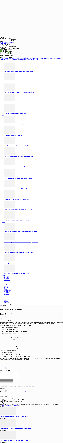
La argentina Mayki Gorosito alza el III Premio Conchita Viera (17, 124)
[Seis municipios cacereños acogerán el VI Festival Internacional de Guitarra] (9, 186)
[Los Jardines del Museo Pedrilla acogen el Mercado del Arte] (9, 143)
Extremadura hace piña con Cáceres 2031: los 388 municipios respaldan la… (20, 82)
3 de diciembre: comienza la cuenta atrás (13, 135)
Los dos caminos (8, 367)
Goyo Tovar (6, 285)
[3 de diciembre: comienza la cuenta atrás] (9, 133)
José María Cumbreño (8, 290)
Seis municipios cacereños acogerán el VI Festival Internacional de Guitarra (20, 188)
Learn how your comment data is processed (23, 391)
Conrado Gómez (6, 281)
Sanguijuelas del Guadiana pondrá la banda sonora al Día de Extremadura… (20, 103)
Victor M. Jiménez (7, 297)
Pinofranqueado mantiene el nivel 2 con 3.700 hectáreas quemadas (18, 71)
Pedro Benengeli (7, 292)
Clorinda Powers (7, 280)
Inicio (1, 305)
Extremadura (4, 62)
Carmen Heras (6, 278)
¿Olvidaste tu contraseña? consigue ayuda (7, 42)
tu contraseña (11, 40)
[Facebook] (1, 363)
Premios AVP (6, 302)
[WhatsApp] (15, 363)
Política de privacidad (8, 405)
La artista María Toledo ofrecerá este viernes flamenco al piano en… (18, 209)
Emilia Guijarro (6, 282)
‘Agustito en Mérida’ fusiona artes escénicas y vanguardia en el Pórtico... (15, 428)
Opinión (3, 275)
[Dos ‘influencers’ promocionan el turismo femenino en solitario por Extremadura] (9, 240)
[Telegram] (19, 363)
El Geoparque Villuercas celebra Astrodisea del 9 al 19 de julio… (17, 263)
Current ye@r (2, 390)
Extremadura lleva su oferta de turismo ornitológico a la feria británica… (19, 252)
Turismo (3, 222)
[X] (5, 363)
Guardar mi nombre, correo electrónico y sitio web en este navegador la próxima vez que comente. (18, 386)
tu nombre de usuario (12, 39)
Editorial (5, 300)
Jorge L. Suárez (6, 287)
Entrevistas (6, 301)
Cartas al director (7, 279)
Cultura (3, 168)
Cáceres (3, 115)
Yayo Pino (5, 298)
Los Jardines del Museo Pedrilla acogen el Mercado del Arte (17, 145)
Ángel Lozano (6, 277)
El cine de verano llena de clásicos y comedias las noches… (16, 199)
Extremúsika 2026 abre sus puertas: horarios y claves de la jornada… (18, 156)
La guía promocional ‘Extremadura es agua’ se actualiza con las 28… (18, 273)
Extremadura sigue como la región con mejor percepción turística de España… (20, 231)
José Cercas (6, 289)
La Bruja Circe (6, 293)
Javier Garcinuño (7, 286)
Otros (3, 299)
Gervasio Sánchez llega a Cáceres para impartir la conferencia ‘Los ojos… (19, 166)
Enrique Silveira (6, 283)
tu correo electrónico (12, 46)
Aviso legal (2, 405)
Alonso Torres (6, 276)
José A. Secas (6, 288)
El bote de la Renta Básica (10, 368)
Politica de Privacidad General (5, 43)
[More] (23, 363)
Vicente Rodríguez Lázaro (8, 295)
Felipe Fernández (7, 284)
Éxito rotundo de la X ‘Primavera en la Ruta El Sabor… (15, 113)
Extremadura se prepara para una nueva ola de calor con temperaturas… (19, 92)
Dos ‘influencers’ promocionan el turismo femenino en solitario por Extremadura (21, 242)
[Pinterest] (8, 363)
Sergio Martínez (6, 294)
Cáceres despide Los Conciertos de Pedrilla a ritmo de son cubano (18, 178)
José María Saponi (7, 291)
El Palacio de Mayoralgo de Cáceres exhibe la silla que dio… (16, 220)
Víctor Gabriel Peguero (8, 296)
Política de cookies (16, 405)
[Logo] (31, 59)
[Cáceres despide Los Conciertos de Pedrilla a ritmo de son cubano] (9, 176)
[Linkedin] (12, 363)
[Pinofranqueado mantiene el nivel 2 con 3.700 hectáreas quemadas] (9, 69)
